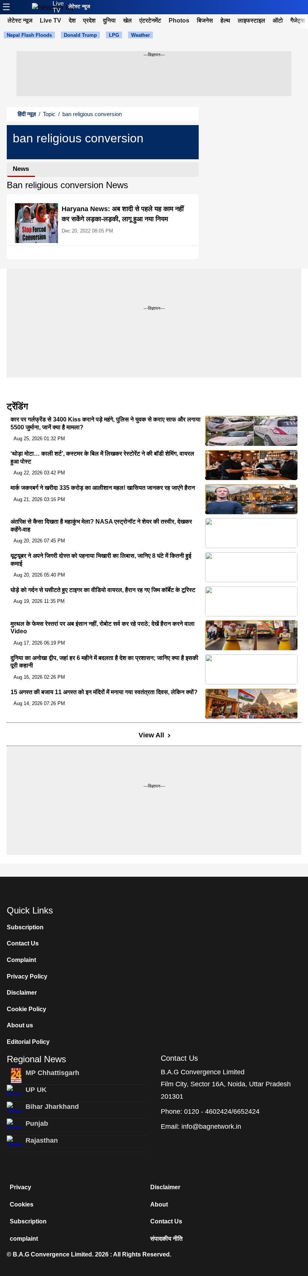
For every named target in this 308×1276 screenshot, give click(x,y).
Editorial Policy (28, 1042)
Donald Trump (80, 35)
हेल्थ (225, 20)
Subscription (25, 927)
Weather (140, 35)
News (21, 168)
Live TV (58, 7)
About (159, 1204)
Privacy (20, 1187)
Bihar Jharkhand (52, 1106)
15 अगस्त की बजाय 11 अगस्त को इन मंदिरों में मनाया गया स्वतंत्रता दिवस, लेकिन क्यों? (104, 692)
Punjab (37, 1123)
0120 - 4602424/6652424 (222, 1111)
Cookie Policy (26, 1009)
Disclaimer (22, 992)
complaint (24, 1238)
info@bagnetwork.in (211, 1126)
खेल (127, 20)
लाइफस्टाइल (251, 20)
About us (20, 1025)
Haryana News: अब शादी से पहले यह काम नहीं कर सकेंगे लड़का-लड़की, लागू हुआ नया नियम (123, 214)
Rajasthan (42, 1140)
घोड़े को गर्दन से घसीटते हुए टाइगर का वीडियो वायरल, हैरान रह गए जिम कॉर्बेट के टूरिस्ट (103, 590)
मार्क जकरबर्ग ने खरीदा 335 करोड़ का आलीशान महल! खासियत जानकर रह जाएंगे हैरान (103, 488)
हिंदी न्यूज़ (27, 114)
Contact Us (23, 943)
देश (72, 20)
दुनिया (109, 20)
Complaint (21, 960)
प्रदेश (89, 20)
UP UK (36, 1089)
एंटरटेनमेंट (150, 20)
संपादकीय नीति (166, 1238)
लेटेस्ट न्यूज (79, 6)
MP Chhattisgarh (52, 1073)
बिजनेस (205, 20)
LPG (114, 35)
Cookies (21, 1204)
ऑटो (278, 20)
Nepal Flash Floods (29, 35)
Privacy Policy (27, 976)
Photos (179, 20)
